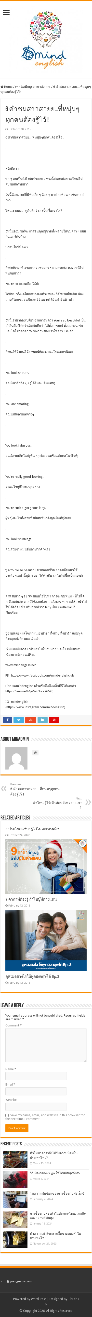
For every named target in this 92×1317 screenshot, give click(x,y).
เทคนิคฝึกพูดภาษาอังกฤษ (33, 87)
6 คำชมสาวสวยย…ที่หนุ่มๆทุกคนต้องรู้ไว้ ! (35, 789)
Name (10, 1069)
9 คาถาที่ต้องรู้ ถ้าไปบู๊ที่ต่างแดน (31, 899)
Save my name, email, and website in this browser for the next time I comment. (45, 1117)
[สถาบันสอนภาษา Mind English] (46, 38)
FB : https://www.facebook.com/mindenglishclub (39, 675)
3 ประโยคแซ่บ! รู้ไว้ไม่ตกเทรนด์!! (32, 829)
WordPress (38, 1299)
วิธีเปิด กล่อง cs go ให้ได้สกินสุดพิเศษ (55, 1173)
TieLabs (73, 1299)
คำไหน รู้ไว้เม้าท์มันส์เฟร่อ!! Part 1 (57, 803)
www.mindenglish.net (20, 665)
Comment (13, 1025)
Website (11, 1100)
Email (10, 1084)
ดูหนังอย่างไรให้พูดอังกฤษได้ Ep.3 (32, 976)
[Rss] (46, 1305)
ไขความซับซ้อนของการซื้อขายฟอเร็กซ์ (57, 1193)
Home (8, 87)
